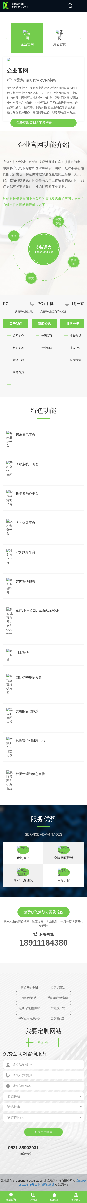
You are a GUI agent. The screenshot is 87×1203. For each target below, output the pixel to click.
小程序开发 (58, 1008)
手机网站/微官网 (57, 998)
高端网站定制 (29, 987)
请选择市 (13, 1107)
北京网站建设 (46, 1184)
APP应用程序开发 (29, 1018)
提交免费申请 (43, 1132)
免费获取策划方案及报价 (34, 122)
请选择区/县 (15, 1117)
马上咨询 (43, 1042)
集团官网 (59, 44)
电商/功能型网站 (29, 1008)
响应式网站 (58, 987)
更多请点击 (58, 1018)
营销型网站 (29, 998)
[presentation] (7, 38)
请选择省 (13, 1096)
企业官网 (27, 44)
